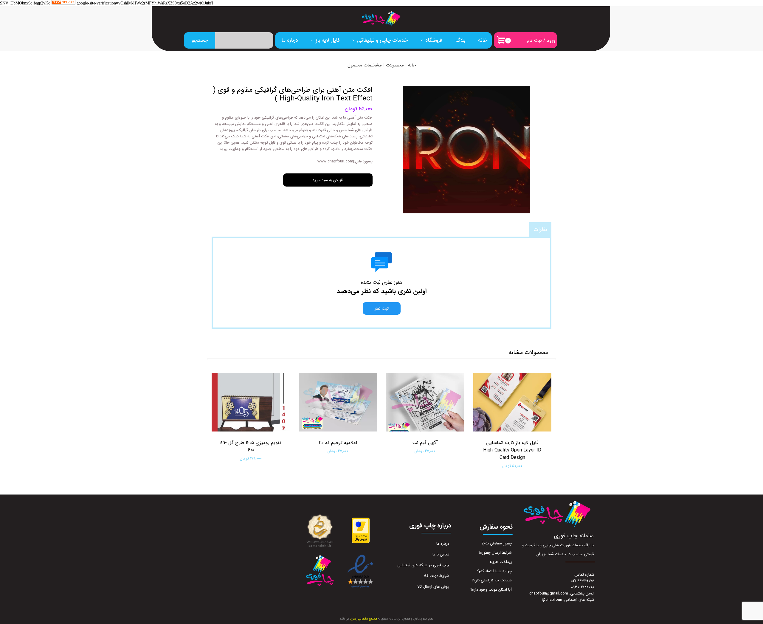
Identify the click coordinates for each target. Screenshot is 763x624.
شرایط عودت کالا (436, 576)
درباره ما (289, 40)
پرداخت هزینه (500, 562)
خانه (482, 40)
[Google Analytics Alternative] (63, 3)
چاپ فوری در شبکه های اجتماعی (423, 565)
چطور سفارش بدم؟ (497, 543)
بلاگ (460, 40)
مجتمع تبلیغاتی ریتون (363, 619)
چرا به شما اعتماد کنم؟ (494, 571)
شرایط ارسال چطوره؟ (495, 553)
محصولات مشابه (528, 352)
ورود (551, 40)
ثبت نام (534, 40)
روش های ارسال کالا (433, 586)
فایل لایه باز (328, 40)
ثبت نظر (382, 308)
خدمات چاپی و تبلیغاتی (382, 40)
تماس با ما (440, 554)
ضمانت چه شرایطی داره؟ (492, 580)
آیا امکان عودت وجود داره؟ (491, 589)
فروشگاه (433, 40)
